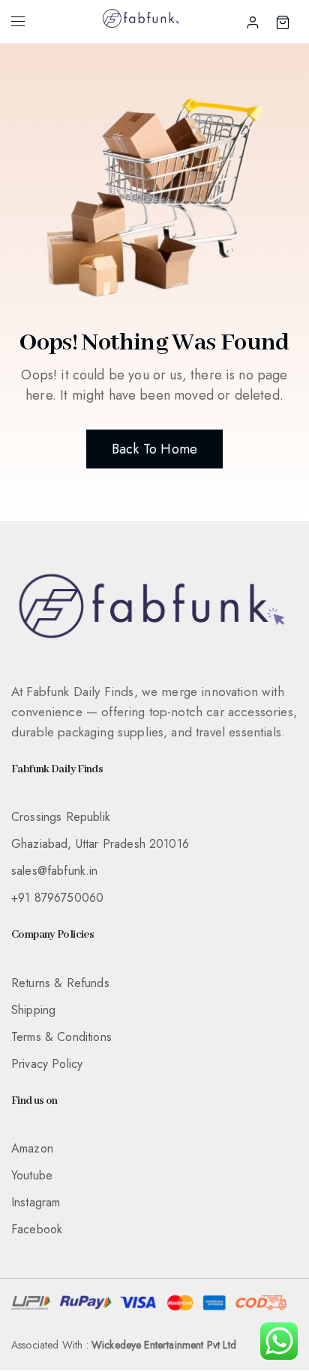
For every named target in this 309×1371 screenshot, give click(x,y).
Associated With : (123, 1344)
